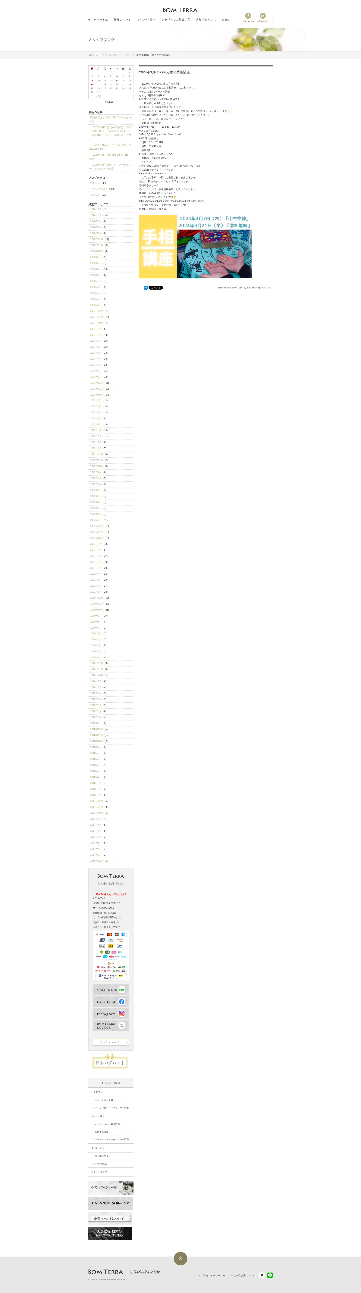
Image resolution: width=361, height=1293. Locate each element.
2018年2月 (96, 789)
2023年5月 (96, 424)
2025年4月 (96, 287)
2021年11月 (96, 532)
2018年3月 (96, 783)
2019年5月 (96, 705)
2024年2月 (96, 370)
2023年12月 (96, 382)
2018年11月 (96, 735)
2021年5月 (96, 568)
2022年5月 (96, 496)
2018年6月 (96, 765)
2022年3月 (96, 508)
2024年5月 (96, 352)
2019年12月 (96, 663)
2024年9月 (96, 329)
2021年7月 (96, 556)
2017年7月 (96, 830)
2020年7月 (96, 627)
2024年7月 (96, 340)
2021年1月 (96, 591)
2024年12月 (96, 310)
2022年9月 (96, 472)
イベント (95, 195)
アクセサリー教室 (104, 1100)
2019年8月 (96, 687)
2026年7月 (96, 209)
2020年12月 (96, 597)
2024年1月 (96, 376)
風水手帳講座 (101, 1132)
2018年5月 (96, 771)
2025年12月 (96, 239)
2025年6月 (96, 275)
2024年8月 (96, 335)
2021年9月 (96, 543)
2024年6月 (96, 346)
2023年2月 (96, 442)
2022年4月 (96, 502)
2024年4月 (96, 358)
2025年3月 (96, 293)
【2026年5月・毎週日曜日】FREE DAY (108, 156)
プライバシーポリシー (213, 1275)
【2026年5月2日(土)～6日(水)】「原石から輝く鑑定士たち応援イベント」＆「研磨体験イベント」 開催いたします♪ (110, 133)
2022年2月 (96, 514)
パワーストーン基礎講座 (107, 1124)
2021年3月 (96, 579)
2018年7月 (96, 759)
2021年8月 (96, 550)
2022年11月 (96, 460)
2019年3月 (96, 717)
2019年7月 (96, 693)
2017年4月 (96, 848)
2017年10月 (96, 812)
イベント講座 (98, 1116)
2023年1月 (96, 448)
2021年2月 (96, 585)
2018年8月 (96, 753)
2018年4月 (96, 777)
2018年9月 (96, 747)
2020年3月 (96, 645)
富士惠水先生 (101, 1156)
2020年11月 (96, 603)
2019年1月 (96, 723)
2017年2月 (96, 854)
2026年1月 (96, 233)
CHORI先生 (101, 1163)
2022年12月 (96, 454)
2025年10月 (96, 251)
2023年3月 (96, 436)
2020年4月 (96, 639)
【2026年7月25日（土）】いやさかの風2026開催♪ (110, 147)
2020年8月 (96, 621)
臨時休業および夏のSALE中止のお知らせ (110, 119)
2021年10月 (96, 538)
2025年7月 (96, 269)
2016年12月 (96, 860)
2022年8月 (96, 478)
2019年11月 (96, 669)
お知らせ (95, 183)
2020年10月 (96, 609)
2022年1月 (96, 520)
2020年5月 (96, 633)
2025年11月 (96, 245)
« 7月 (98, 96)
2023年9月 (96, 400)
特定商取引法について (243, 1275)
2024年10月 (96, 323)
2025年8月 (96, 263)
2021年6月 (96, 562)
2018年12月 (96, 729)
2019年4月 (96, 711)
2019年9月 (96, 681)
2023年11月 (96, 388)
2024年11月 (96, 316)
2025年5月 (96, 281)
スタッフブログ (98, 189)
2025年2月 (96, 299)
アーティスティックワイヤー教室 (112, 1108)
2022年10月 (96, 466)
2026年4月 (96, 215)
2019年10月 (96, 675)
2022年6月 (96, 490)
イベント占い (98, 1148)
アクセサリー (98, 1092)
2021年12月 (96, 526)
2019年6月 (96, 699)
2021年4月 (96, 573)
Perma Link (265, 288)
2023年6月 (96, 418)
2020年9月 (96, 615)
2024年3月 (96, 364)
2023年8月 (96, 406)
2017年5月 (96, 842)
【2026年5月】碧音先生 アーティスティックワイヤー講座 (110, 166)
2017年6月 (96, 836)
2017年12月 (96, 801)
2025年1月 (96, 305)
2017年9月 (96, 818)
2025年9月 (96, 257)
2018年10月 (96, 741)
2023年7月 (96, 412)
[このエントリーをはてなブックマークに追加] (146, 288)
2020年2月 (96, 651)
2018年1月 (96, 795)
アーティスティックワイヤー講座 (112, 1139)
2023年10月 (96, 394)
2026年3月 (96, 221)
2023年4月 (96, 430)
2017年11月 (96, 807)
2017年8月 (96, 824)
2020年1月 (96, 657)
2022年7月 (96, 484)
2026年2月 (96, 227)
